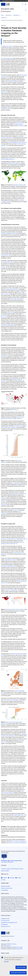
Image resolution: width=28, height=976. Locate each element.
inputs (21, 357)
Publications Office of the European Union (11, 860)
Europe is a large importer (11, 590)
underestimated (14, 493)
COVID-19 (3, 17)
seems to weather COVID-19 (11, 81)
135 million (20, 125)
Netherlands (4, 418)
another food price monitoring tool (11, 699)
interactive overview (18, 184)
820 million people (17, 124)
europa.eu (11, 936)
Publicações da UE (5, 926)
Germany (11, 418)
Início (2, 15)
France (3, 501)
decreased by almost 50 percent (11, 289)
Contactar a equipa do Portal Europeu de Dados (12, 868)
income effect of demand (16, 298)
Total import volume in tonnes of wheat (14, 609)
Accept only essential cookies (18, 972)
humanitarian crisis (5, 108)
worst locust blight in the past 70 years (16, 142)
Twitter (10, 842)
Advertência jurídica (5, 886)
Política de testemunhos (6, 888)
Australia (3, 498)
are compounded (15, 483)
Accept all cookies (21, 967)
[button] (25, 4)
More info (6, 961)
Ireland (21, 416)
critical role (15, 510)
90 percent (9, 312)
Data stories (16, 15)
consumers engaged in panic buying (9, 233)
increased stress (5, 254)
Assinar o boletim (5, 870)
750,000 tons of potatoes (6, 324)
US (23, 493)
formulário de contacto (17, 947)
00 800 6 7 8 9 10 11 (11, 944)
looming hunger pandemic (7, 159)
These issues (4, 355)
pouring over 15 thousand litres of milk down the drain (13, 538)
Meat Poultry (14, 409)
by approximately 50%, (18, 815)
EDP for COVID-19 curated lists (17, 841)
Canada (18, 418)
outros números (6, 945)
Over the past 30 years (6, 58)
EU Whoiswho (4, 924)
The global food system (6, 46)
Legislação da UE (5, 918)
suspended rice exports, (10, 559)
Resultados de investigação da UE (9, 922)
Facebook (16, 842)
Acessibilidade (4, 890)
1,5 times (18, 122)
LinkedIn (23, 842)
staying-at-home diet (7, 262)
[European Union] (11, 4)
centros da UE (19, 948)
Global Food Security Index (14, 163)
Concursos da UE (5, 920)
